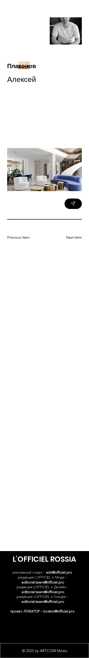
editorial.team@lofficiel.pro (43, 582)
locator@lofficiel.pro (59, 611)
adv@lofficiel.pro (59, 572)
